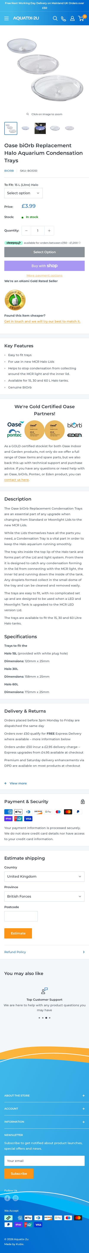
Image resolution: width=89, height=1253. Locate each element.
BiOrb (9, 170)
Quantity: (11, 230)
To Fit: (21, 185)
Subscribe (19, 1174)
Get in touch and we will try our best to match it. (42, 321)
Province (11, 887)
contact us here (16, 480)
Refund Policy (15, 952)
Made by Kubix (14, 1244)
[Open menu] (6, 18)
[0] (81, 18)
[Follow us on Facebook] (7, 1198)
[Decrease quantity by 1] (26, 230)
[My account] (72, 18)
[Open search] (55, 18)
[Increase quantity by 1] (49, 230)
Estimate (18, 933)
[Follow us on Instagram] (16, 1198)
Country (10, 867)
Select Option (44, 252)
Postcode (11, 907)
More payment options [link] (44, 275)
